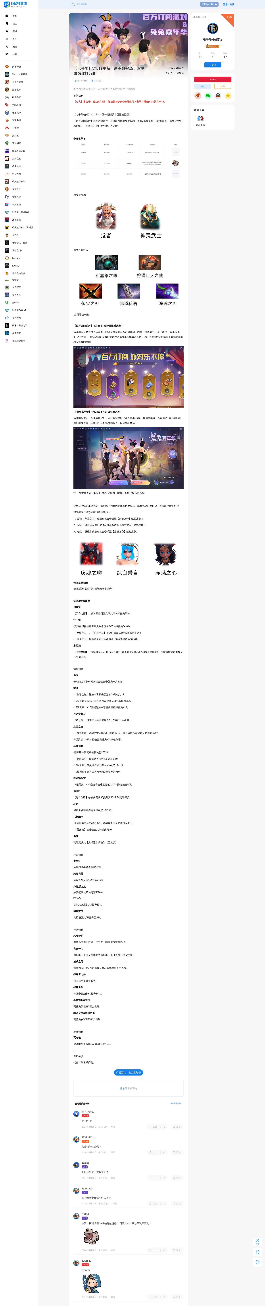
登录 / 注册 (228, 4)
